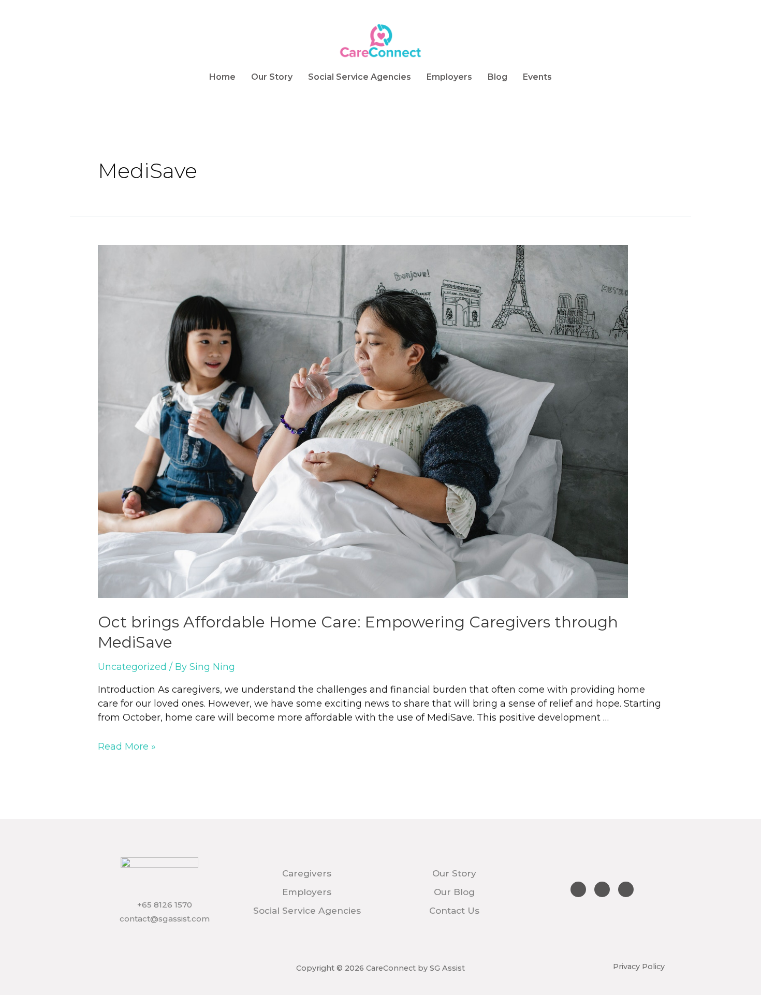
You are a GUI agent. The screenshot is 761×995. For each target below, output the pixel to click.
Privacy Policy (639, 966)
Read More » (127, 746)
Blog (497, 77)
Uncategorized (132, 666)
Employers (449, 77)
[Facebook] (578, 889)
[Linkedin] (626, 889)
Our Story (271, 77)
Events (537, 77)
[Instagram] (602, 889)
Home (222, 77)
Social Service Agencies (359, 77)
